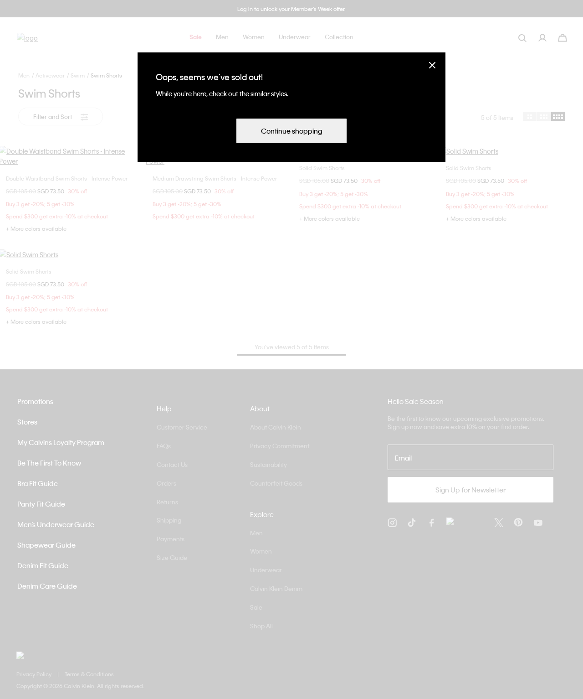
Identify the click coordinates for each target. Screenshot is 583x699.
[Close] (432, 65)
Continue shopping (291, 130)
